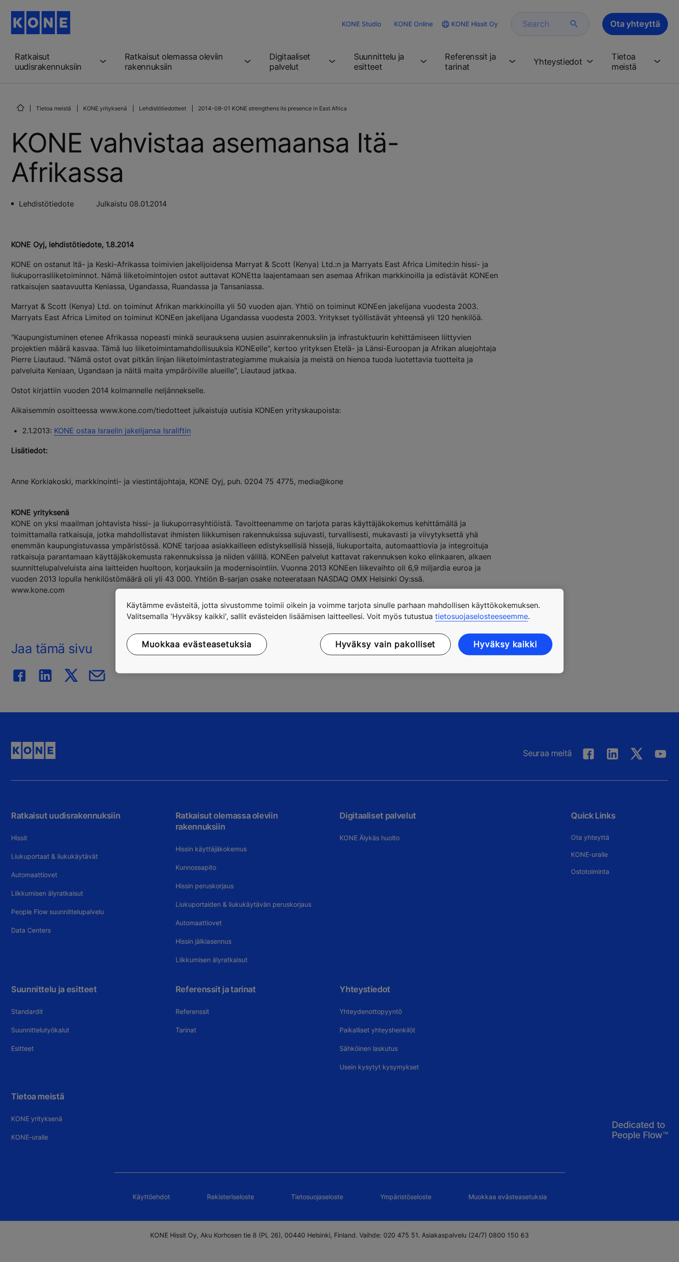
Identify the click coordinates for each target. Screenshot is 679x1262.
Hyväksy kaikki (505, 644)
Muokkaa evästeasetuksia (197, 644)
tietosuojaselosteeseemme (481, 616)
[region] (339, 631)
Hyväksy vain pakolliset (385, 644)
